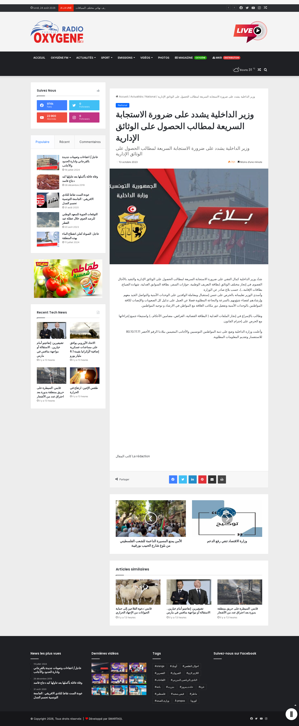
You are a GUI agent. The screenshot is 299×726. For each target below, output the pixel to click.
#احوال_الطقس (191, 666)
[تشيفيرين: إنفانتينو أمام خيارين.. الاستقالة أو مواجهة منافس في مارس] (189, 592)
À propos (180, 700)
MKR (227, 57)
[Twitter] (183, 479)
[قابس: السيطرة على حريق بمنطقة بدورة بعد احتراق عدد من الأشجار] (239, 592)
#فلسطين (160, 693)
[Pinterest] (202, 479)
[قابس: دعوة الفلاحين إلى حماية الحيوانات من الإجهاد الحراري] (138, 592)
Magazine (191, 57)
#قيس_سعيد (177, 693)
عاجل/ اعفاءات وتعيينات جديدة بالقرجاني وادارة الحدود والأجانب (80, 161)
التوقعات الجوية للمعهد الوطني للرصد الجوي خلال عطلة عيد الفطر (80, 218)
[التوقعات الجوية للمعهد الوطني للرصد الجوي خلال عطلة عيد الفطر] (48, 219)
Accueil (123, 96)
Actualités (84, 57)
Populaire (42, 142)
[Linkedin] (193, 479)
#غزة (201, 686)
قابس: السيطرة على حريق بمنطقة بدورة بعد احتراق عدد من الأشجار (237, 610)
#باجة (157, 686)
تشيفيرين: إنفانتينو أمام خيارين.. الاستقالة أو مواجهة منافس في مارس (188, 610)
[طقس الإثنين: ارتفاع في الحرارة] (84, 375)
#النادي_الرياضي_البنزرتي (184, 679)
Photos (163, 57)
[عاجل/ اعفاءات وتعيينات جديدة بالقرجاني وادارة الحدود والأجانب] (48, 162)
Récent (64, 142)
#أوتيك (173, 666)
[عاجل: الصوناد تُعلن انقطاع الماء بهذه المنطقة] (48, 239)
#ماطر (193, 693)
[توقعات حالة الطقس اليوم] (100, 679)
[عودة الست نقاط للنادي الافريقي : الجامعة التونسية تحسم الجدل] (48, 200)
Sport (105, 57)
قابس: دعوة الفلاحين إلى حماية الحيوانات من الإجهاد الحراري (134, 610)
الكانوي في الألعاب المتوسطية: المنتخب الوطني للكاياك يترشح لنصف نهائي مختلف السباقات (127, 7)
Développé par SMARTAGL (105, 718)
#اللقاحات (160, 679)
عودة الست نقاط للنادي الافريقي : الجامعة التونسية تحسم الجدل (78, 199)
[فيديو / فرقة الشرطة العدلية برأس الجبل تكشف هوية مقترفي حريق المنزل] (100, 667)
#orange (159, 666)
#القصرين (160, 672)
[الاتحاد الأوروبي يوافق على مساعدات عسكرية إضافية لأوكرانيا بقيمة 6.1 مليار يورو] (84, 330)
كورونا (194, 700)
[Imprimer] (222, 479)
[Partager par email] (212, 479)
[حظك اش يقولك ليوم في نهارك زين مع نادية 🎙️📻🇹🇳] (100, 690)
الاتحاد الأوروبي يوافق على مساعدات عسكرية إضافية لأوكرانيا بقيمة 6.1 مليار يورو (84, 349)
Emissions (125, 57)
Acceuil (39, 57)
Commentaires (90, 142)
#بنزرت (170, 686)
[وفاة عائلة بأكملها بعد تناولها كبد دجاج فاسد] (48, 182)
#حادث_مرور (186, 686)
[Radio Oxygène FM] (57, 31)
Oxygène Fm (59, 57)
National (150, 96)
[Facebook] (173, 479)
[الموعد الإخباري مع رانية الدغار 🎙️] (119, 667)
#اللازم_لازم (193, 672)
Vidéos (145, 57)
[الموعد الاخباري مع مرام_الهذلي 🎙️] (119, 679)
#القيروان (176, 672)
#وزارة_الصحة (162, 700)
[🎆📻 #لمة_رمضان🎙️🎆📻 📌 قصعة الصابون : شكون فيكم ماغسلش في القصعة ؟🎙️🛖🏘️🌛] (137, 667)
